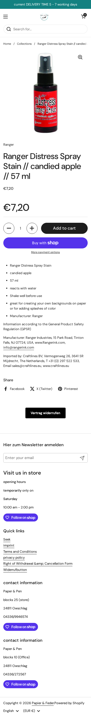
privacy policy (14, 557)
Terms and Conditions (20, 551)
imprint (8, 545)
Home (7, 44)
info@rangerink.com (18, 347)
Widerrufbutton (15, 570)
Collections (24, 44)
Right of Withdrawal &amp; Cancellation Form (37, 563)
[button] (8, 228)
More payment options (45, 252)
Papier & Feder (43, 703)
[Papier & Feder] (44, 16)
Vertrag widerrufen (45, 413)
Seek (6, 539)
